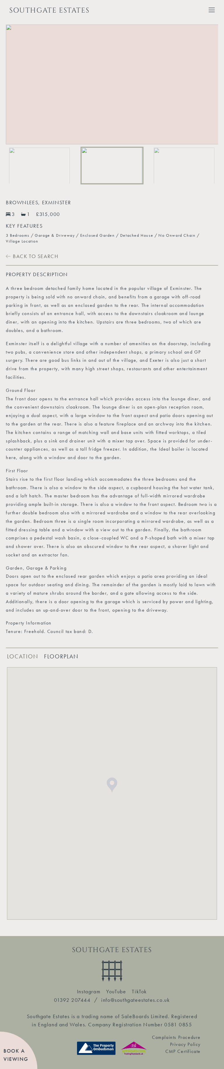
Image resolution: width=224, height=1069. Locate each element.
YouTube (116, 991)
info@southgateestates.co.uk (135, 1000)
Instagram (88, 991)
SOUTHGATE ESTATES (49, 10)
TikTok (139, 991)
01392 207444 (72, 1000)
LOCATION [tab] (22, 656)
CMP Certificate (183, 1051)
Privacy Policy (185, 1044)
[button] (39, 165)
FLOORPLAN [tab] (61, 656)
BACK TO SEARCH (35, 256)
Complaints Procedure (176, 1037)
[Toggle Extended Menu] (212, 10)
